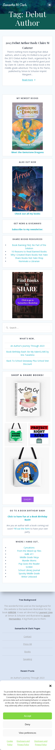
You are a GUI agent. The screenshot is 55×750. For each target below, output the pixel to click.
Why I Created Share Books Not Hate (29, 254)
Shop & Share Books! (27, 375)
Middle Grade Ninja (29, 557)
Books (27, 651)
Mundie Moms (29, 560)
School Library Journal (29, 570)
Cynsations (29, 547)
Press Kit (27, 644)
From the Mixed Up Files (29, 550)
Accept (27, 716)
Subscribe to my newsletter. (27, 229)
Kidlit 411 (29, 554)
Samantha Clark (15, 5)
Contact (27, 636)
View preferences (27, 733)
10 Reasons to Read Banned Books (29, 251)
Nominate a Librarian (29, 261)
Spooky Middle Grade (29, 573)
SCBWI (29, 567)
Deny (27, 724)
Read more (27, 79)
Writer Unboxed (29, 576)
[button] (50, 685)
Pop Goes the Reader (29, 563)
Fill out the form (22, 528)
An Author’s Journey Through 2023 (27, 345)
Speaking (27, 659)
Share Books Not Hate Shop (29, 258)
